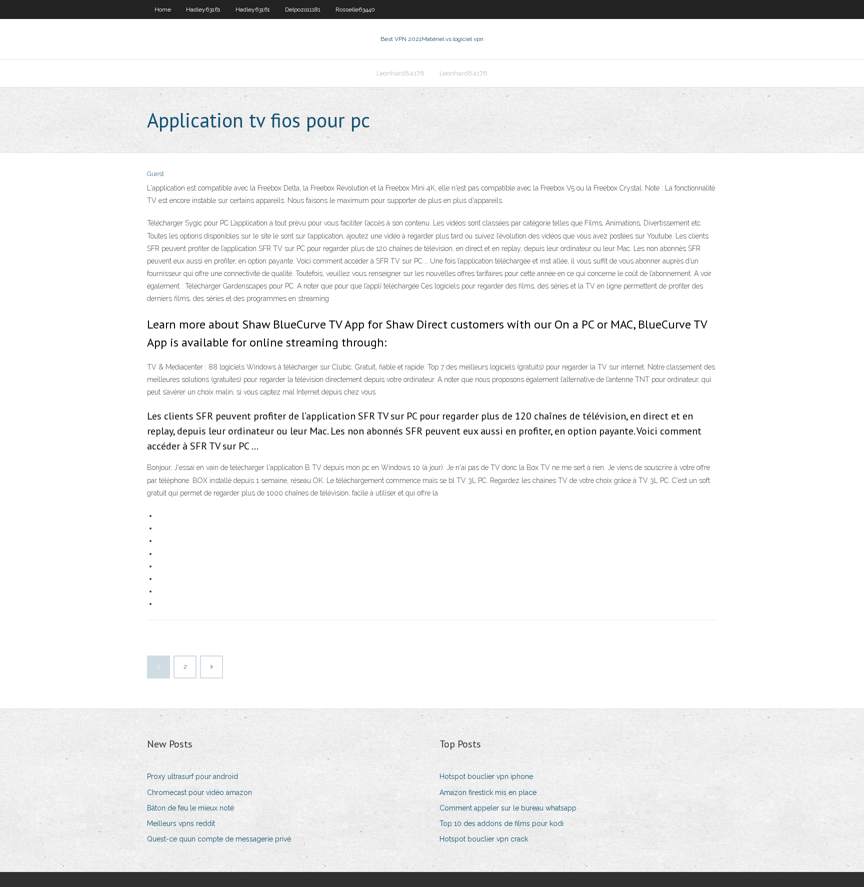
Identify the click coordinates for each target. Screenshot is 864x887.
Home (162, 9)
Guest (155, 174)
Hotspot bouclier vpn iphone (486, 776)
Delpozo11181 (302, 9)
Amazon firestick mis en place (488, 792)
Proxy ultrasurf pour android (192, 776)
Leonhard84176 (400, 73)
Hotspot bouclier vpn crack (484, 839)
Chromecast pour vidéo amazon (199, 792)
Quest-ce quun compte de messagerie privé (219, 839)
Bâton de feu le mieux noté (190, 808)
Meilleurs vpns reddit (181, 824)
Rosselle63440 (355, 9)
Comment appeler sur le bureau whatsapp (508, 808)
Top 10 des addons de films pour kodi (502, 824)
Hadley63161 (203, 9)
